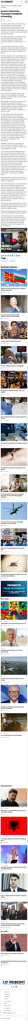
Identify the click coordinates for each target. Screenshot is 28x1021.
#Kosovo (4, 261)
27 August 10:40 (5, 710)
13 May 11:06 (4, 814)
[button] (6, 256)
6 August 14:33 (5, 499)
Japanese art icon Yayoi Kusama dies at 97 (13, 623)
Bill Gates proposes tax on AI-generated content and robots (12, 707)
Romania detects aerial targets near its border (12, 679)
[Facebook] (12, 987)
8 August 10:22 (5, 445)
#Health (12, 261)
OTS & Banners (7, 1001)
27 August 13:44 (5, 653)
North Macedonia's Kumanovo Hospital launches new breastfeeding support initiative (12, 495)
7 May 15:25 (4, 870)
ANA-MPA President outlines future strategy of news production (13, 868)
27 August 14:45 (5, 737)
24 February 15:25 (6, 927)
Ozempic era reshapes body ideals (11, 341)
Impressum (7, 994)
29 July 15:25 (5, 578)
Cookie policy (7, 1010)
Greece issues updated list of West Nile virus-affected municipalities (14, 575)
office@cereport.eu (11, 1013)
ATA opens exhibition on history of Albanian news (13, 839)
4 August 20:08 (5, 551)
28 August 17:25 (5, 955)
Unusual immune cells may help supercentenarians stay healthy (10, 315)
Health (3, 19)
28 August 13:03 (5, 292)
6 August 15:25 (5, 471)
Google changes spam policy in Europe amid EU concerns (13, 961)
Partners (6, 999)
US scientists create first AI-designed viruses (14, 443)
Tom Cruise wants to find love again (11, 735)
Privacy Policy (7, 1008)
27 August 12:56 (5, 625)
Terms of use (7, 1006)
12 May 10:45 (4, 842)
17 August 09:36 (5, 394)
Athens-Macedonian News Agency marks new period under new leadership (13, 924)
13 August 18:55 (5, 420)
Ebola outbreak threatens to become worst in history (14, 417)
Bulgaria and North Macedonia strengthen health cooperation (13, 289)
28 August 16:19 (5, 964)
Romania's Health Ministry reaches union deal (13, 548)
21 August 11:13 (5, 318)
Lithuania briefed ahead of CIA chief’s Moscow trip (12, 651)
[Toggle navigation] (26, 1)
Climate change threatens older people (12, 366)
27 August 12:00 (5, 682)
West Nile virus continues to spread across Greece (13, 468)
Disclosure (6, 996)
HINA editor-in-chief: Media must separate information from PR (13, 811)
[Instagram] (14, 987)
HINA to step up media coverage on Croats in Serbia (14, 896)
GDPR (5, 1003)
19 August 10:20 (5, 368)
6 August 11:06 (5, 525)
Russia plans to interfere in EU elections (12, 953)
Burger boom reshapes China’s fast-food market (13, 391)
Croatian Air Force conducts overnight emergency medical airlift (12, 522)
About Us (6, 992)
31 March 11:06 (5, 899)
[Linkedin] (16, 987)
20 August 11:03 (5, 343)
